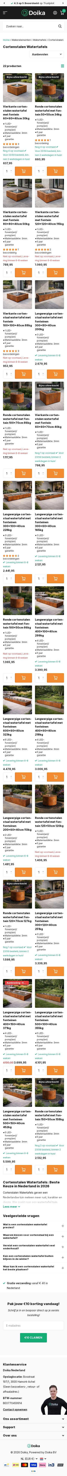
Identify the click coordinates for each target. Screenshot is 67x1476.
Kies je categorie (5, 12)
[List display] (62, 66)
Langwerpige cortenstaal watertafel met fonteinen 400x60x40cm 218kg (49, 726)
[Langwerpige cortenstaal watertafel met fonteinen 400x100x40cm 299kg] (49, 600)
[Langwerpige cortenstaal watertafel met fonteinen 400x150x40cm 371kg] (17, 993)
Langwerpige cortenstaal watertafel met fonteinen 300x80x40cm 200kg (49, 321)
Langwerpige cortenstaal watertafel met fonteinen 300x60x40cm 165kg (49, 522)
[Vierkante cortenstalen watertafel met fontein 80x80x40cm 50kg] (17, 193)
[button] (4, 3)
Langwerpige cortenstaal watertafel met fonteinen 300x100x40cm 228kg (17, 522)
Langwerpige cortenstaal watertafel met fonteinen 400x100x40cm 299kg (49, 627)
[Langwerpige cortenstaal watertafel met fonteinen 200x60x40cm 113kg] (17, 799)
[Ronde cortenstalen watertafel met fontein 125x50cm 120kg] (49, 799)
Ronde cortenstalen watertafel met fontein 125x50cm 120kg (49, 821)
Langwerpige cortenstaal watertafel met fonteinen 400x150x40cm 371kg (17, 1020)
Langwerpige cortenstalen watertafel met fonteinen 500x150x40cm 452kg (17, 1119)
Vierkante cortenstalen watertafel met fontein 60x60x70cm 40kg (48, 420)
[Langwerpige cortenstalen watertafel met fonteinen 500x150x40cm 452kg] (17, 1092)
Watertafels (39, 39)
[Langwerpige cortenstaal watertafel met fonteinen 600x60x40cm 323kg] (17, 700)
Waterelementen (21, 39)
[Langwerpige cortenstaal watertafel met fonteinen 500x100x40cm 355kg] (49, 993)
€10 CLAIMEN (33, 1337)
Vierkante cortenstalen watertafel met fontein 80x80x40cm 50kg (16, 217)
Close (33, 1419)
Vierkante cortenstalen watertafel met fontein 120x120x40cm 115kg (49, 217)
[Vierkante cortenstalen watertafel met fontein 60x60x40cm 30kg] (17, 87)
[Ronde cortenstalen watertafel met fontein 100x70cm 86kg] (17, 396)
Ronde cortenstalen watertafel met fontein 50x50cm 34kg (48, 110)
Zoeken (60, 26)
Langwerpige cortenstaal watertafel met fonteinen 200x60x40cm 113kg (17, 823)
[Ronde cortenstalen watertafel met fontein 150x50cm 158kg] (49, 1092)
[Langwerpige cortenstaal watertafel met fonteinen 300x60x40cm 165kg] (49, 495)
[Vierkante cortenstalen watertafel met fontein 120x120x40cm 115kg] (49, 193)
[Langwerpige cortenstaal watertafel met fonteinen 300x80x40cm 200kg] (49, 294)
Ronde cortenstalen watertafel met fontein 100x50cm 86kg (17, 623)
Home (6, 39)
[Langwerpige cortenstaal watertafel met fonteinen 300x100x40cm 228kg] (17, 495)
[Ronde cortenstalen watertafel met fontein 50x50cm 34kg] (49, 87)
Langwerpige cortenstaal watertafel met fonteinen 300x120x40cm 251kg (49, 921)
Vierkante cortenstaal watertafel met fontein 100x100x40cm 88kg (17, 319)
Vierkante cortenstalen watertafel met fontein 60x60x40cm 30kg (16, 112)
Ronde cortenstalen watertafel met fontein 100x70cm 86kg (17, 418)
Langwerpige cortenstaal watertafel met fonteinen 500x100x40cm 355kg (49, 1020)
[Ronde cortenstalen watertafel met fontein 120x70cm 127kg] (17, 894)
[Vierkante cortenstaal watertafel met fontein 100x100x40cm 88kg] (17, 294)
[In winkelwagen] (23, 171)
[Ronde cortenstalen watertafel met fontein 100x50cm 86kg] (17, 600)
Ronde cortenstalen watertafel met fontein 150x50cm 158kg (49, 1115)
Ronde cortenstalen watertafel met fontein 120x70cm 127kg (17, 917)
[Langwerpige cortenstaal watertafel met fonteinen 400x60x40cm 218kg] (49, 700)
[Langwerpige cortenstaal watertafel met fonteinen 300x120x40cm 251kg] (49, 894)
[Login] (55, 12)
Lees (10, 1206)
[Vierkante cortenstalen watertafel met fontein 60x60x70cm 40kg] (49, 396)
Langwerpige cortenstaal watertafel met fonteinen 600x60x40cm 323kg (17, 726)
